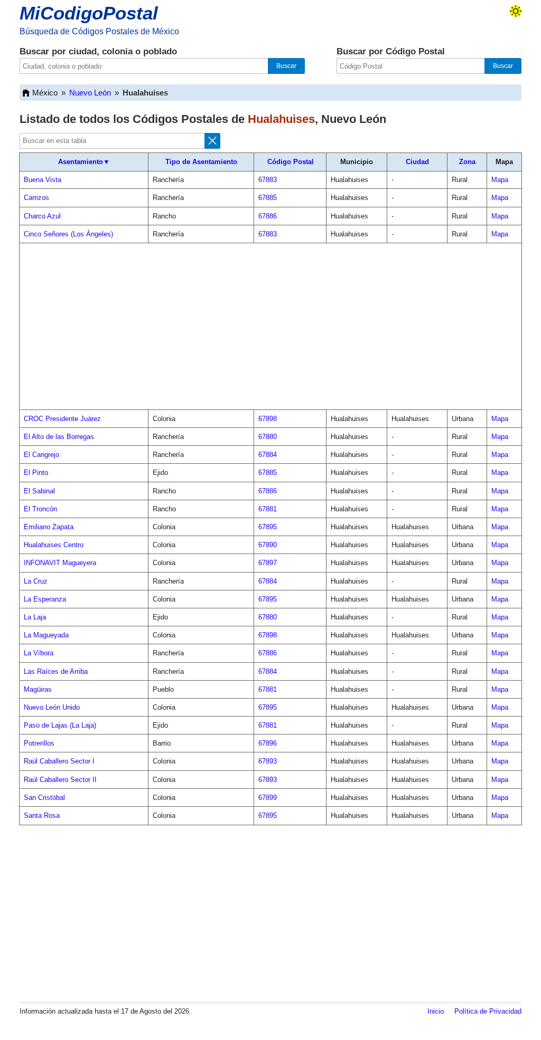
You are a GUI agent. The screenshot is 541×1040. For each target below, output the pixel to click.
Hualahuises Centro (53, 545)
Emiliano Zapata (48, 527)
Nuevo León (90, 92)
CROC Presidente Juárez (62, 419)
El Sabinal (39, 491)
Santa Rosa (42, 815)
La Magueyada (46, 635)
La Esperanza (45, 599)
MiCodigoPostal (89, 13)
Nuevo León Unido (52, 707)
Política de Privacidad (487, 1011)
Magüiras (38, 689)
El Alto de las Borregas (59, 437)
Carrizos (36, 198)
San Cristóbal (44, 798)
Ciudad (417, 162)
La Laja (35, 617)
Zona (467, 162)
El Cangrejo (41, 455)
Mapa (499, 180)
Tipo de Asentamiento (201, 162)
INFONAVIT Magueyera (60, 563)
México (45, 92)
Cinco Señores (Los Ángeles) (68, 234)
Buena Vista (42, 180)
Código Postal (290, 162)
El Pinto (36, 472)
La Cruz (36, 581)
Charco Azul (42, 216)
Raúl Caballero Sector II (60, 780)
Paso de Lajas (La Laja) (60, 725)
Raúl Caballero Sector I (59, 761)
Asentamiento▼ (84, 162)
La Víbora (38, 653)
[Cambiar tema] (515, 11)
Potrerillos (39, 743)
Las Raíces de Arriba (56, 671)
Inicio (435, 1011)
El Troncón (40, 509)
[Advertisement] (270, 326)
